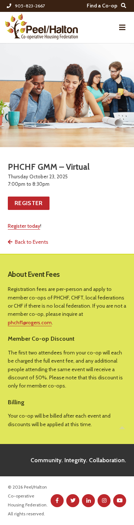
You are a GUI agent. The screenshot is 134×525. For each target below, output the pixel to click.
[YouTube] (119, 500)
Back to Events (31, 242)
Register (29, 203)
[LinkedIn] (88, 500)
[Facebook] (57, 500)
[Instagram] (104, 500)
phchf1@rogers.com (30, 322)
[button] (122, 27)
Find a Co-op (102, 5)
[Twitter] (72, 500)
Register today (24, 226)
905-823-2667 (30, 6)
